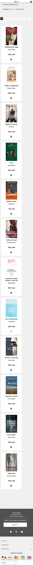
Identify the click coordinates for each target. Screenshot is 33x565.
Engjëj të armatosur (11, 124)
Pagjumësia (11, 473)
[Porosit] (11, 59)
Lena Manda (11, 321)
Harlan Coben (11, 437)
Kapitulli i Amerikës (11, 396)
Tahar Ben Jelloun (11, 242)
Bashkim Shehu (11, 88)
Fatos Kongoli (11, 49)
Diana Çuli (11, 126)
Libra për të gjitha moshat (10, 4)
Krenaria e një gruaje (11, 357)
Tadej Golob (11, 204)
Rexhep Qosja (11, 283)
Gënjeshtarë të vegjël (11, 47)
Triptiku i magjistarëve (11, 85)
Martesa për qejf (11, 240)
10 (26, 18)
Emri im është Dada (11, 319)
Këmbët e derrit (11, 201)
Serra (11, 163)
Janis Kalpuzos (11, 165)
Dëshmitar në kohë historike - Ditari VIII (11, 279)
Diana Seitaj (11, 360)
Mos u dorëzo (11, 435)
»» (4, 21)
